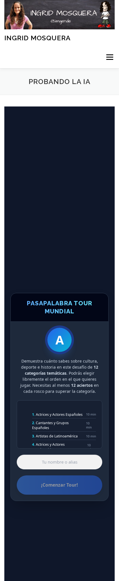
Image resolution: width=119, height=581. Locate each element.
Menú (109, 57)
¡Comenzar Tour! (59, 485)
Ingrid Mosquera (37, 38)
